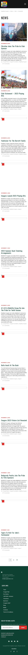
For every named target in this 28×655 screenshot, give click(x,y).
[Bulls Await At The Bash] (14, 346)
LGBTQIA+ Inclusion (8, 596)
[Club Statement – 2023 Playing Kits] (14, 79)
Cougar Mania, (6, 61)
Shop (4, 605)
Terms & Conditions (8, 612)
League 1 (20, 109)
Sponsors (5, 601)
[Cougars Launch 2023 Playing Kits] (14, 176)
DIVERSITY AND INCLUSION (7, 633)
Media (4, 607)
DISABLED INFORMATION (7, 635)
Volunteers (6, 598)
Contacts (5, 609)
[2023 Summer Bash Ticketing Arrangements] (14, 231)
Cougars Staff (6, 603)
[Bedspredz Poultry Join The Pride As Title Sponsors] (14, 456)
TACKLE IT (3, 636)
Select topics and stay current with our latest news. (13, 624)
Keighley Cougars (23, 61)
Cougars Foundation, (14, 61)
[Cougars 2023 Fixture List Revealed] (14, 401)
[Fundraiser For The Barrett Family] (14, 126)
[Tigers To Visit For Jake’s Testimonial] (14, 513)
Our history (6, 594)
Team (4, 589)
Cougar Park (6, 592)
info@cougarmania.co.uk (7, 578)
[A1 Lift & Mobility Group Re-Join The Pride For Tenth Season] (14, 289)
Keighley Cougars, (13, 109)
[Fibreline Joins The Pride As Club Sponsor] (14, 32)
